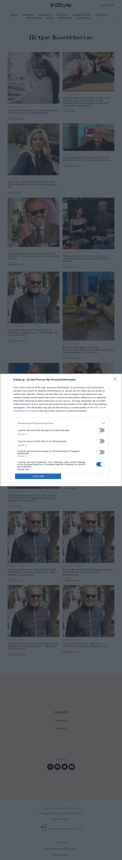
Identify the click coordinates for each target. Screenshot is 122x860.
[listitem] (61, 423)
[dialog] (61, 430)
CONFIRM (38, 476)
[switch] (100, 430)
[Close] (116, 380)
